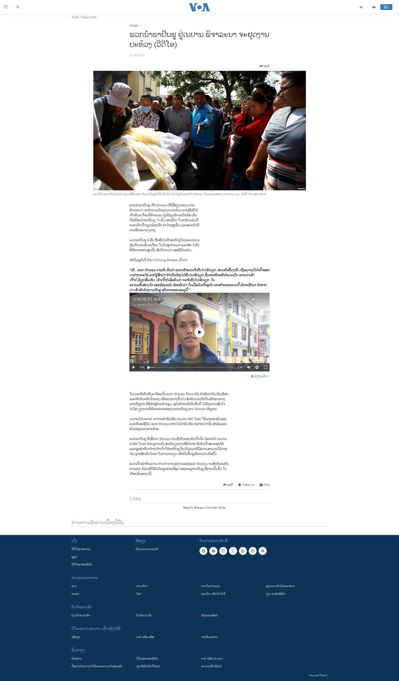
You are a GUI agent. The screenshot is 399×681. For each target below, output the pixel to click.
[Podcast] (253, 551)
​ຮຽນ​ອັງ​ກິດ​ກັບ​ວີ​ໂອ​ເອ (148, 666)
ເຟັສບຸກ (75, 637)
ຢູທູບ (74, 557)
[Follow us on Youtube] (213, 551)
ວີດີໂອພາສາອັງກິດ (81, 564)
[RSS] (243, 551)
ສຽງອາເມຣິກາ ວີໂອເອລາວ (152, 304)
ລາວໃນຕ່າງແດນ (210, 586)
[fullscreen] (265, 367)
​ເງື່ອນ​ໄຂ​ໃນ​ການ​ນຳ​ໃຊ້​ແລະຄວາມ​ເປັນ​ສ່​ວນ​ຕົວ (97, 666)
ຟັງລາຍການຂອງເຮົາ (147, 549)
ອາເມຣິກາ (142, 586)
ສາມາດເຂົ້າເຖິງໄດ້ (211, 666)
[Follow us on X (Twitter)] (233, 551)
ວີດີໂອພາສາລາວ (81, 549)
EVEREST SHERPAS (153, 299)
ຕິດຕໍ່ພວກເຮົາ (144, 615)
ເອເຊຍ (133, 25)
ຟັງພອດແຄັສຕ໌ (209, 615)
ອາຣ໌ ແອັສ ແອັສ (145, 637)
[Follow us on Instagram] (223, 551)
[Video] (374, 7)
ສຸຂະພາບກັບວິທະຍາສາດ (280, 586)
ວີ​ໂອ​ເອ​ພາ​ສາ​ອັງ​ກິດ (147, 658)
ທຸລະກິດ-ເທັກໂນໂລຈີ (213, 594)
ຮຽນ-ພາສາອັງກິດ (276, 594)
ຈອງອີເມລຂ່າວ (209, 637)
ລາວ (74, 586)
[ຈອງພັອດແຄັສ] (262, 551)
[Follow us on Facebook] (203, 551)
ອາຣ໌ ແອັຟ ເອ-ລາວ (212, 658)
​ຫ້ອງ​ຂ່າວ (76, 658)
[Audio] (361, 7)
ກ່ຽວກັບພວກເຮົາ (80, 615)
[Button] (264, 66)
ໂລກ (139, 594)
